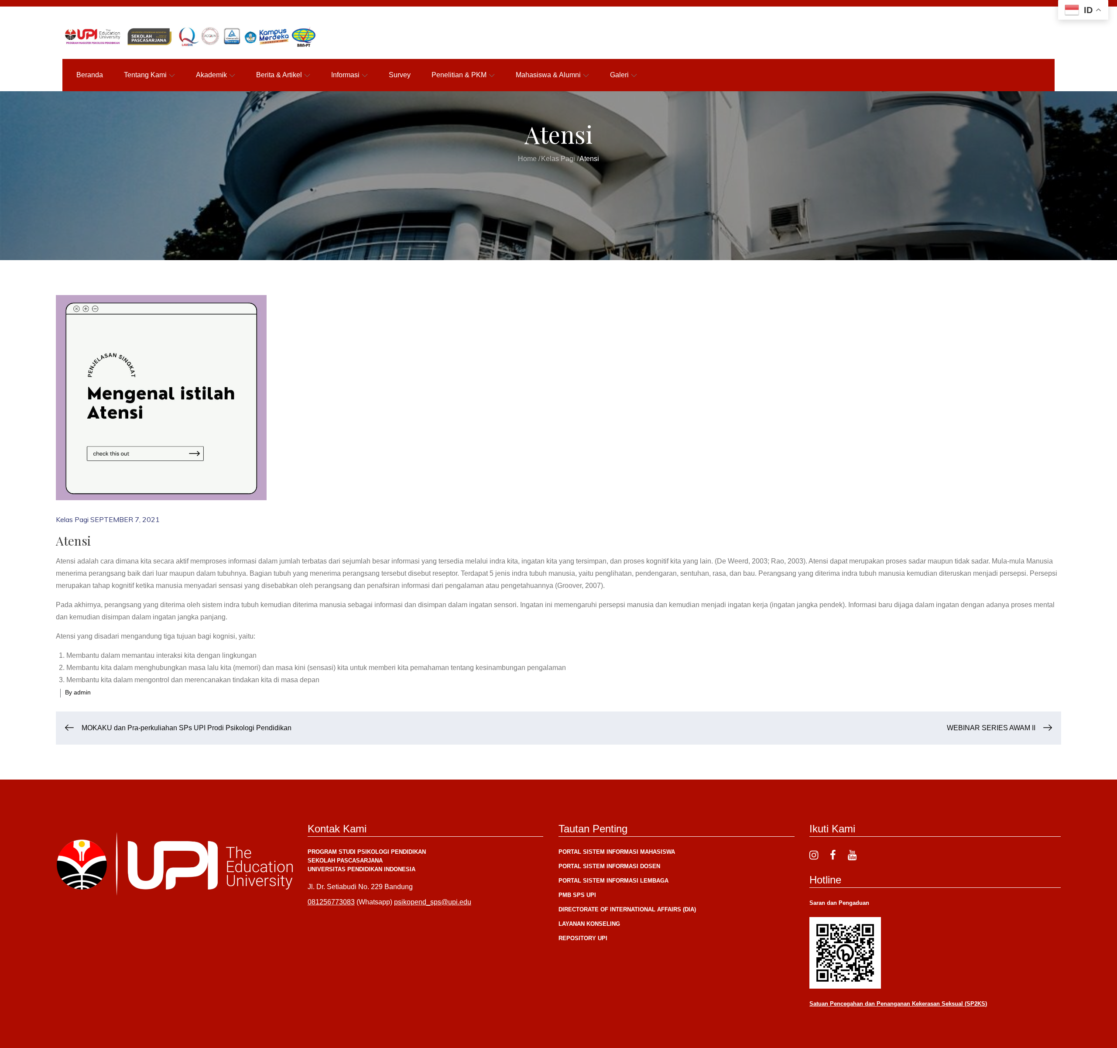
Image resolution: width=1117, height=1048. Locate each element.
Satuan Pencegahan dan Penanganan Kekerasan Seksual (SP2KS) (898, 1003)
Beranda (89, 75)
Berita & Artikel (279, 75)
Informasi (345, 75)
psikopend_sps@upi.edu (432, 902)
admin (82, 692)
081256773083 (331, 902)
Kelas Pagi (72, 519)
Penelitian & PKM (459, 75)
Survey (400, 75)
